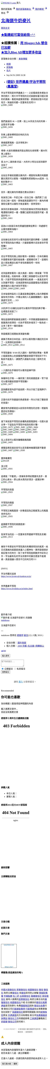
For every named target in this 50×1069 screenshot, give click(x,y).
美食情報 (23, 59)
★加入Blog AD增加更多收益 (21, 52)
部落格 (9, 67)
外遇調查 (12, 1015)
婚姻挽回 (25, 1006)
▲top (3, 650)
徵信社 (15, 993)
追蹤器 (4, 1022)
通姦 (3, 1006)
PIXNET (12, 1029)
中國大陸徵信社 (8, 990)
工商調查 (34, 1018)
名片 (8, 70)
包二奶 (16, 996)
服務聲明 (28, 1032)
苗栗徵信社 (24, 999)
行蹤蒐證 (30, 1009)
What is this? (9, 967)
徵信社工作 (13, 1018)
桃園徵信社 (33, 990)
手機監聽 (8, 996)
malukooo (5, 620)
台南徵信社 (25, 996)
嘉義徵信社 (36, 996)
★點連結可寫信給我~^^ (18, 34)
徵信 (41, 990)
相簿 (8, 64)
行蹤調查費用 (18, 1009)
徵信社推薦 (41, 1002)
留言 (26, 635)
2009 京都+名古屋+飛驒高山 (31, 646)
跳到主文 (5, 28)
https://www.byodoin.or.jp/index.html (17, 588)
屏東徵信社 (22, 990)
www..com (9, 945)
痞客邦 (20, 635)
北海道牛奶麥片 (16, 20)
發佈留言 (5, 672)
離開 (15, 1064)
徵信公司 (12, 1022)
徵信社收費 (39, 1006)
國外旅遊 (22, 643)
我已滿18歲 (6, 1064)
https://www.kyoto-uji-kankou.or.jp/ (16, 576)
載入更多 (5, 656)
